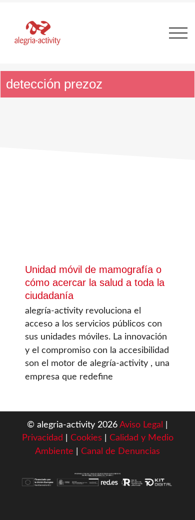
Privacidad (42, 438)
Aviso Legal (141, 424)
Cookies (87, 438)
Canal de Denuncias (120, 451)
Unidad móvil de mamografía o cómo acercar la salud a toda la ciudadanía (94, 282)
